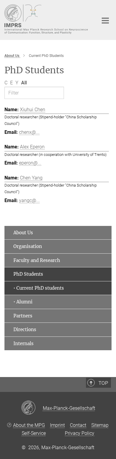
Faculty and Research (36, 260)
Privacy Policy (79, 433)
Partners (22, 316)
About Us (23, 232)
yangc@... (29, 200)
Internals (23, 343)
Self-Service (34, 433)
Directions (24, 329)
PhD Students (28, 274)
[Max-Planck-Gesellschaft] (32, 408)
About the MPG (29, 425)
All (24, 83)
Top (103, 383)
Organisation (27, 246)
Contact (78, 425)
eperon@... (30, 163)
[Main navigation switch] (105, 21)
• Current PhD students (38, 288)
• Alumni (22, 302)
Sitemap (100, 425)
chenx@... (29, 132)
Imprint (57, 425)
